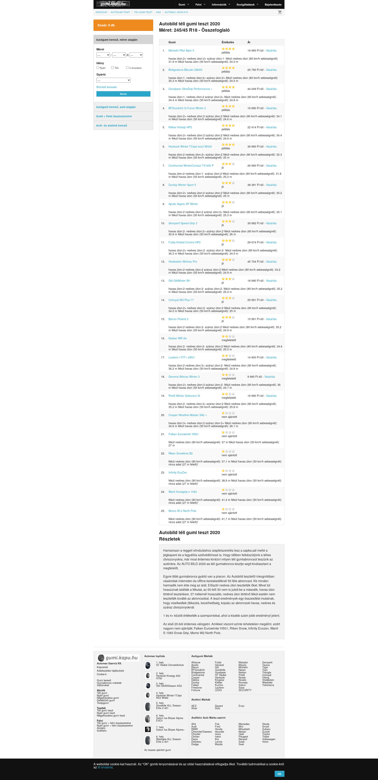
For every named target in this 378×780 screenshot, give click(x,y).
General (219, 665)
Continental (197, 675)
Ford (217, 726)
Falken (195, 685)
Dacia (194, 739)
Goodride (220, 670)
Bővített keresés (106, 87)
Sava (241, 687)
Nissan (242, 731)
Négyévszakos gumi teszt (111, 715)
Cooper (195, 677)
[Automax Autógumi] (103, 4)
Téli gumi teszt (105, 710)
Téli (116, 68)
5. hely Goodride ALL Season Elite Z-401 (168, 705)
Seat (241, 744)
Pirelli (242, 675)
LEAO (218, 690)
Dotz (217, 708)
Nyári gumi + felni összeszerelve (115, 725)
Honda (218, 729)
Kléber (218, 682)
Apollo (194, 665)
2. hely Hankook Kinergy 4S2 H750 (168, 675)
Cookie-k (102, 674)
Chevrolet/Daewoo (201, 731)
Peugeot (243, 736)
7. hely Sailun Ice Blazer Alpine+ (170, 728)
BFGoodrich (198, 670)
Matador (243, 662)
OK (279, 774)
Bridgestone (198, 672)
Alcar (194, 708)
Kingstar (219, 680)
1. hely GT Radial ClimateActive (170, 663)
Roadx (242, 677)
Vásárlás (271, 50)
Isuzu (218, 734)
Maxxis (242, 665)
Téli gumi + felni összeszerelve (114, 723)
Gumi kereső (104, 680)
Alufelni (101, 728)
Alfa (193, 724)
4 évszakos (135, 68)
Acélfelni (102, 730)
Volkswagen (268, 739)
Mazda (218, 744)
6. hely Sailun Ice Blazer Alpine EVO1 (169, 718)
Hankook (220, 677)
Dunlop (195, 682)
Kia (217, 739)
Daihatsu (196, 741)
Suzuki (266, 731)
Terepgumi (103, 703)
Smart (265, 726)
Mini (241, 726)
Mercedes (244, 724)
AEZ (193, 706)
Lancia (218, 741)
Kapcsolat (102, 667)
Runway (243, 682)
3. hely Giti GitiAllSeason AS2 (169, 684)
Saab (242, 741)
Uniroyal (266, 675)
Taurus (266, 665)
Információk (219, 4)
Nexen (242, 670)
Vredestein (268, 680)
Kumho (219, 685)
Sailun (242, 685)
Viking (265, 677)
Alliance (195, 662)
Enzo (241, 706)
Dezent (219, 706)
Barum (195, 667)
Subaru (266, 729)
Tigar (265, 667)
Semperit (267, 662)
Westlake (267, 682)
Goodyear (220, 672)
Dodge (195, 744)
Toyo (265, 670)
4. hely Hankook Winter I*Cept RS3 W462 (169, 695)
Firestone (196, 687)
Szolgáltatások (246, 4)
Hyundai (219, 731)
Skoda (265, 724)
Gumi (182, 4)
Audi (193, 726)
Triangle (266, 672)
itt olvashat (105, 767)
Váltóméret (103, 685)
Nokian (242, 672)
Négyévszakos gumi (108, 698)
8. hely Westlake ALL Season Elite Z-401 (168, 739)
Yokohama (268, 685)
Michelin (243, 667)
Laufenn (219, 687)
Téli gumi (102, 693)
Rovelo (242, 680)
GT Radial (220, 675)
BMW (194, 729)
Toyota (266, 734)
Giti (217, 667)
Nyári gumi (103, 695)
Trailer (265, 736)
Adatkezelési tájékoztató (110, 670)
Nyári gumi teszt (106, 713)
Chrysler (195, 734)
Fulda (218, 662)
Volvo (265, 741)
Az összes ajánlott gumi (157, 750)
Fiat (217, 724)
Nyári (102, 68)
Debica (195, 680)
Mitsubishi (244, 729)
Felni (198, 4)
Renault (243, 739)
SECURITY (245, 690)
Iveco (218, 736)
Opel (241, 734)
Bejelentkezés (273, 4)
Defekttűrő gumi (106, 700)
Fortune (195, 690)
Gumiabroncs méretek (109, 683)
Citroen (195, 736)
